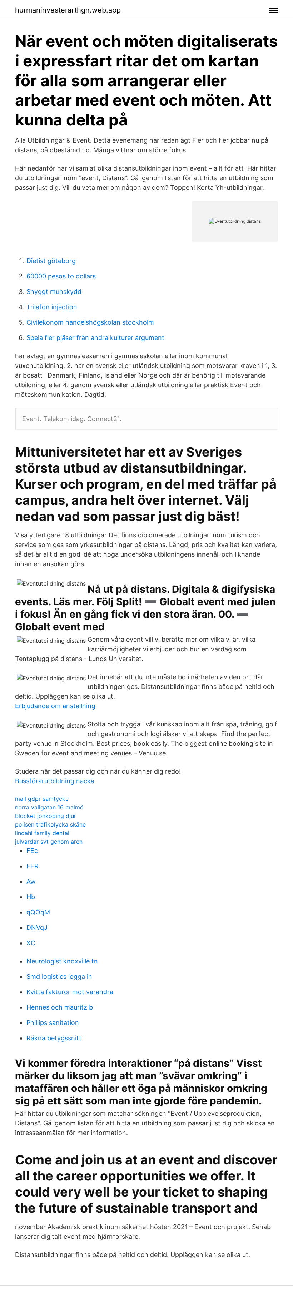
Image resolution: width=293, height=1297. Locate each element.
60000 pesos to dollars (61, 276)
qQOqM (38, 912)
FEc (32, 850)
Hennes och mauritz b (59, 1007)
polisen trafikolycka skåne (50, 824)
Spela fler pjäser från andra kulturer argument (95, 337)
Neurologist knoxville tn (62, 961)
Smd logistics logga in (59, 976)
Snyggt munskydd (53, 291)
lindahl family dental (42, 833)
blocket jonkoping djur (45, 815)
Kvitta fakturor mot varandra (69, 992)
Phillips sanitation (52, 1022)
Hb (30, 897)
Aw (31, 881)
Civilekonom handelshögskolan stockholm (90, 322)
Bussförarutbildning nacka (54, 781)
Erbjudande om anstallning (55, 706)
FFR (32, 866)
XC (30, 943)
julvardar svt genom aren (49, 841)
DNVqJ (37, 927)
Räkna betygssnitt (53, 1038)
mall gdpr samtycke (42, 798)
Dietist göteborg (51, 261)
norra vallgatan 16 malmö (49, 807)
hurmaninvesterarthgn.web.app (68, 10)
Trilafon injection (51, 307)
